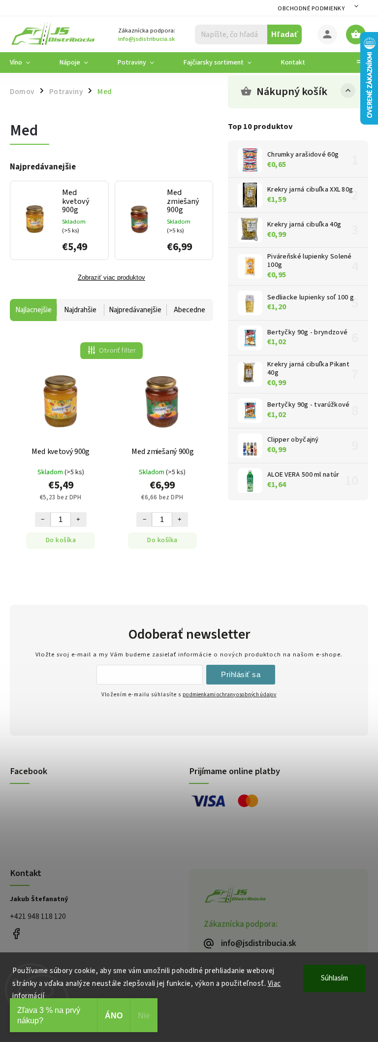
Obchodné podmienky (311, 8)
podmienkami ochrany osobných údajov (229, 694)
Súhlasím (334, 978)
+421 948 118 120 (38, 916)
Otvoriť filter (117, 351)
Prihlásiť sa (240, 674)
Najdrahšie (80, 310)
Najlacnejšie (33, 310)
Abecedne (189, 310)
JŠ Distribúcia (16, 934)
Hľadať (284, 34)
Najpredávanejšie (135, 310)
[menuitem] (27, 62)
